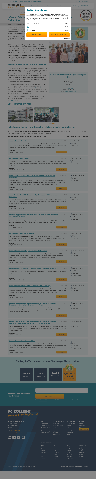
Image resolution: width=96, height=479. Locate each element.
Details (67, 24)
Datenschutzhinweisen (40, 20)
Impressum (67, 38)
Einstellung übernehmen (59, 34)
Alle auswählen (37, 34)
